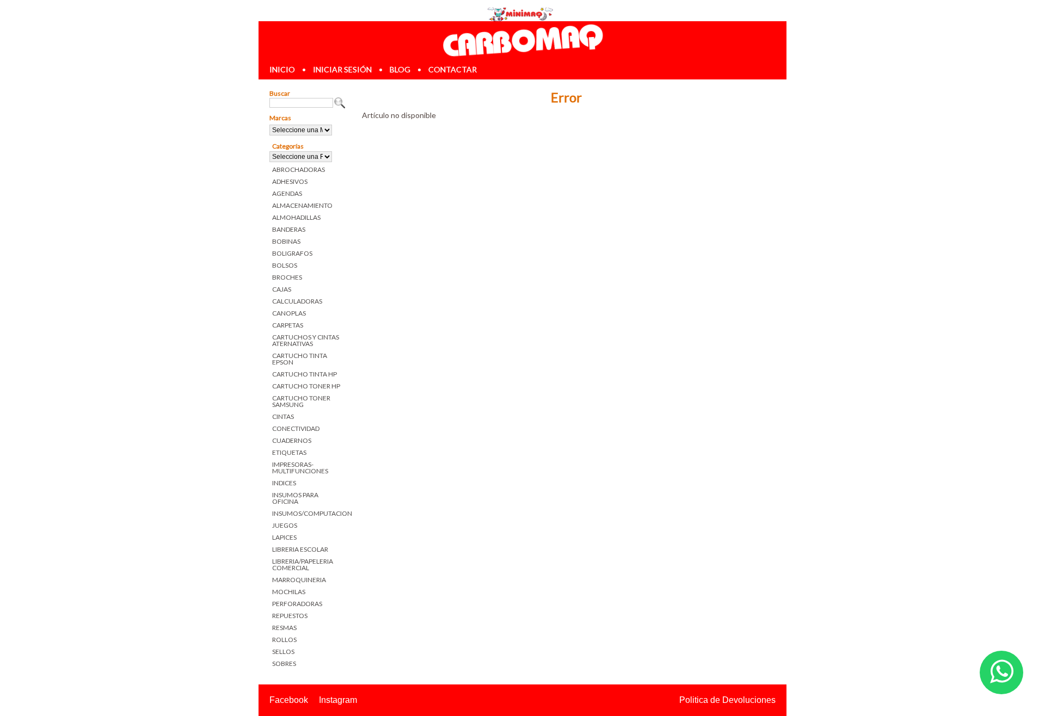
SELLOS (283, 651)
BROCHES (287, 277)
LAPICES (284, 537)
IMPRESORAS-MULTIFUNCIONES (300, 467)
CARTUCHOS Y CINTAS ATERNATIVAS (305, 340)
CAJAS (281, 289)
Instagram (338, 700)
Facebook (288, 700)
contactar (452, 69)
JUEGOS (284, 525)
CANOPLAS (289, 313)
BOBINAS (286, 241)
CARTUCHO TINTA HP (304, 374)
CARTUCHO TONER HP (306, 386)
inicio (282, 69)
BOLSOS (284, 265)
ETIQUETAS (289, 452)
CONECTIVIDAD (295, 428)
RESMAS (284, 628)
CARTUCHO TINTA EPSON (299, 358)
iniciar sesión (342, 69)
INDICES (284, 483)
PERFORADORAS (297, 604)
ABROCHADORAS (298, 169)
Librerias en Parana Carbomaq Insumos (522, 40)
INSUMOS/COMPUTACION (309, 513)
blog (400, 69)
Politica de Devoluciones (727, 700)
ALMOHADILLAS (296, 217)
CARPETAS (287, 325)
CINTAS (283, 416)
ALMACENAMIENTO (302, 205)
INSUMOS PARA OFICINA (295, 498)
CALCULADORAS (297, 301)
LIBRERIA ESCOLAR (300, 549)
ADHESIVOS (290, 181)
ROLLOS (284, 639)
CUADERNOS (291, 440)
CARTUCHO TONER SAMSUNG (301, 401)
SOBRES (284, 663)
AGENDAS (287, 193)
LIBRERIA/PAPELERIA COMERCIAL (302, 564)
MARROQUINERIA (299, 580)
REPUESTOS (290, 616)
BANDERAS (288, 229)
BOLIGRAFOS (292, 253)
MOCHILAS (288, 592)
